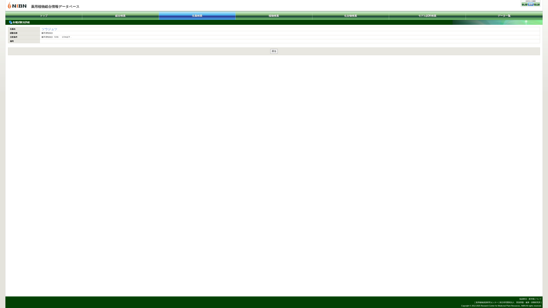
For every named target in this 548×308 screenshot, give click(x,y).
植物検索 (274, 15)
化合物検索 (350, 15)
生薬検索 (197, 15)
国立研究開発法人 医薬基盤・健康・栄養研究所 (520, 302)
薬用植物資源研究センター (487, 302)
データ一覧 (504, 15)
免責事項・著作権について (530, 299)
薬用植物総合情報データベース (55, 6)
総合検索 (120, 15)
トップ (44, 15)
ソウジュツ (49, 29)
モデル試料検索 (427, 15)
